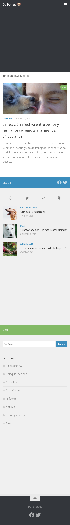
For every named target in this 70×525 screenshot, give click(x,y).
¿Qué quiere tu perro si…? (34, 212)
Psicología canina (29, 207)
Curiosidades (26, 244)
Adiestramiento (14, 365)
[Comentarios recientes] (43, 198)
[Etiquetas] (59, 198)
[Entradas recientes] (11, 198)
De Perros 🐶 (11, 4)
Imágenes (11, 398)
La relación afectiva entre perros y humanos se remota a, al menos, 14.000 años (31, 130)
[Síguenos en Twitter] (65, 182)
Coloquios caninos (16, 374)
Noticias (8, 118)
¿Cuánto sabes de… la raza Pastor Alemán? (43, 230)
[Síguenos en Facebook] (59, 182)
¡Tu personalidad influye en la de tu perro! (43, 248)
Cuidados (11, 382)
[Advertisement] (35, 37)
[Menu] (65, 4)
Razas (22, 225)
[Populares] (27, 198)
